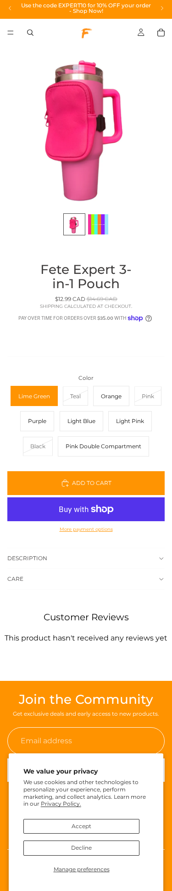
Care (15, 578)
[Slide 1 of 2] (74, 224)
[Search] (30, 32)
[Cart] (161, 32)
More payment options (86, 529)
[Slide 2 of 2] (98, 224)
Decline (81, 847)
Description (27, 558)
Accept (81, 826)
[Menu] (10, 32)
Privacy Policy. (61, 803)
